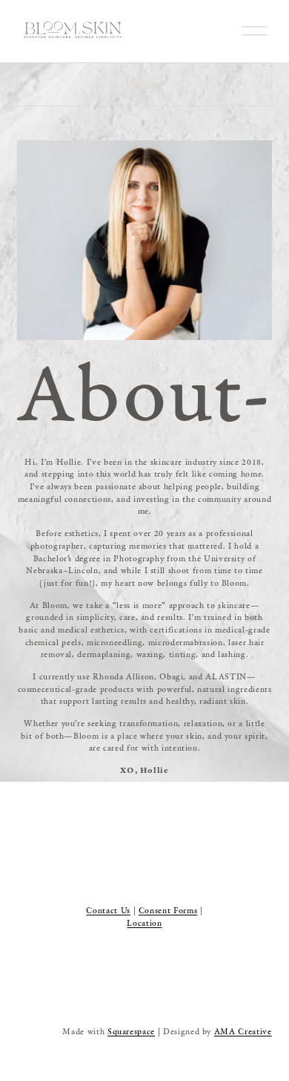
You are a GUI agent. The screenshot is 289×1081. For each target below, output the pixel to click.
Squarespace (131, 1031)
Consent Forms (168, 910)
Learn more (144, 83)
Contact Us (108, 910)
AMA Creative (243, 1031)
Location (144, 923)
